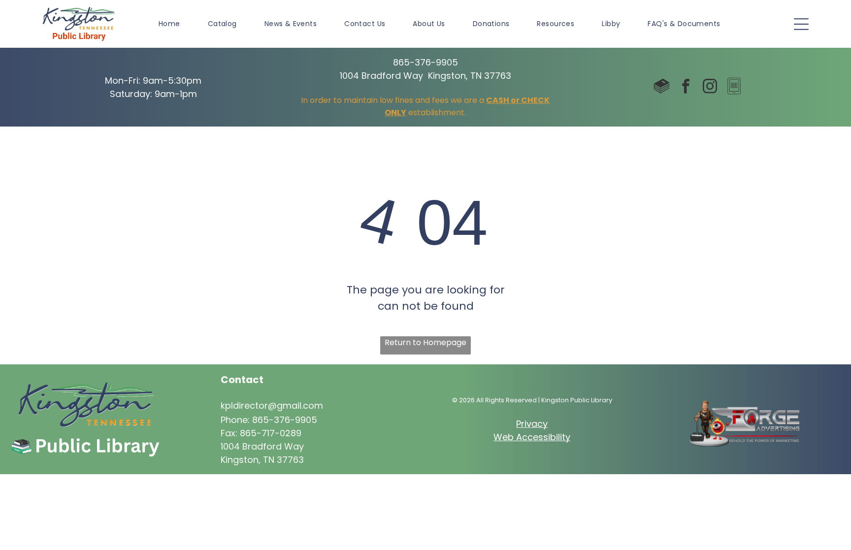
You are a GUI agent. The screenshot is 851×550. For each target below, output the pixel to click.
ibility (559, 437)
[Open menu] (801, 24)
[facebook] (685, 87)
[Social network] (661, 87)
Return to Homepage (425, 342)
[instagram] (709, 87)
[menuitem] (169, 24)
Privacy (532, 424)
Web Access (520, 437)
